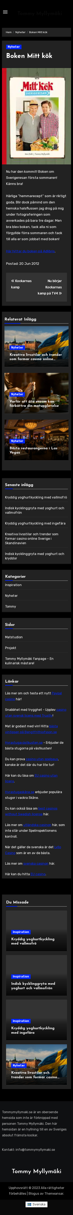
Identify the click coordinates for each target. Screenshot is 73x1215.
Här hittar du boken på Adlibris (30, 251)
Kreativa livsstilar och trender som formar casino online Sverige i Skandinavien (36, 359)
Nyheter (14, 47)
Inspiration (13, 585)
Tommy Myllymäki (39, 13)
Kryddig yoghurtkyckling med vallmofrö (36, 497)
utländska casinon (37, 825)
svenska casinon (35, 863)
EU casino (38, 874)
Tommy (10, 606)
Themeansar (53, 1193)
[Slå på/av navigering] (5, 12)
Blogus (34, 1193)
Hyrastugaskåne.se (19, 792)
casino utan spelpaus (42, 759)
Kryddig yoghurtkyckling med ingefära (35, 523)
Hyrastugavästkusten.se (24, 743)
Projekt (10, 648)
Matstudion (14, 637)
